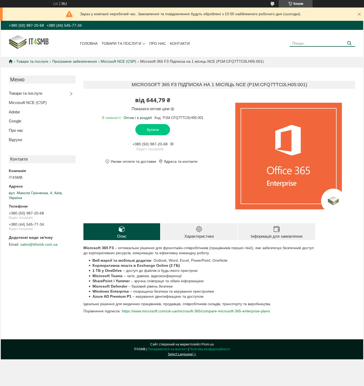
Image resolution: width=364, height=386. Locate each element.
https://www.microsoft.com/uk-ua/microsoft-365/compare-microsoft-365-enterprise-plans (196, 311)
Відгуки (15, 139)
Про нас (157, 43)
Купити (153, 130)
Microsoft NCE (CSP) (118, 61)
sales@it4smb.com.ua (39, 244)
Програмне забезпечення (74, 61)
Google (15, 121)
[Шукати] (349, 43)
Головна (89, 43)
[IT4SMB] (35, 41)
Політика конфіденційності (209, 349)
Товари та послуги (121, 43)
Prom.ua (207, 344)
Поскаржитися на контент (167, 349)
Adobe (14, 112)
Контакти (180, 43)
